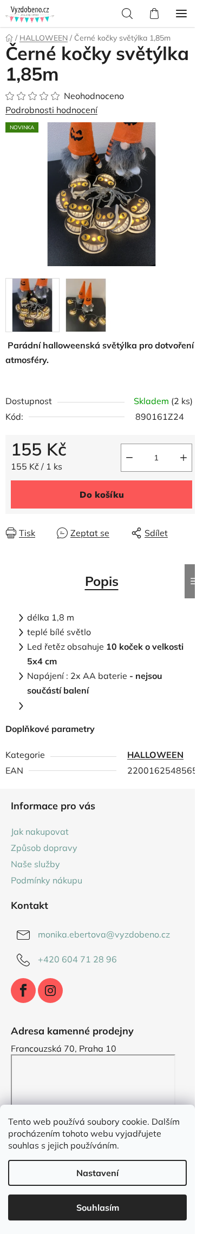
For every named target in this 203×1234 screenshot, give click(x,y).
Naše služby (35, 864)
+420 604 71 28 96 (77, 959)
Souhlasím (97, 1207)
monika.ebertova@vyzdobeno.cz (104, 934)
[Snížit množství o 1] (129, 457)
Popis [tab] (102, 581)
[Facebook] (23, 990)
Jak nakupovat (40, 831)
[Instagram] (50, 990)
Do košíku (102, 494)
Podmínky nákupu (46, 880)
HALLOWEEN (155, 754)
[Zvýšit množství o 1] (183, 457)
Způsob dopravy (44, 847)
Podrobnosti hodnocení (51, 109)
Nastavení (97, 1172)
